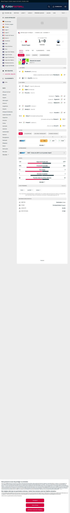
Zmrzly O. (27, 109)
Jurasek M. (28, 106)
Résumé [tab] (21, 55)
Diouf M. (33, 109)
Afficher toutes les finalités (35, 509)
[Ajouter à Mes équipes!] (21, 41)
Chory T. (27, 86)
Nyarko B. (57, 99)
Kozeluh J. (57, 112)
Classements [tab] (40, 50)
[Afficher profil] (26, 41)
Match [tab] (21, 50)
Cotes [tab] (27, 50)
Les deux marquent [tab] (40, 133)
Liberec (58, 45)
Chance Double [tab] (53, 133)
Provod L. (27, 93)
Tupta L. (57, 96)
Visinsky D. (51, 96)
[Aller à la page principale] (14, 6)
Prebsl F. (28, 122)
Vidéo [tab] (48, 50)
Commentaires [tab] (44, 55)
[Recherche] (49, 6)
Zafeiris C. (33, 122)
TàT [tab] (33, 50)
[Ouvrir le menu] (65, 6)
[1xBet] (22, 140)
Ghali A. (51, 112)
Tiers (61, 489)
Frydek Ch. (51, 99)
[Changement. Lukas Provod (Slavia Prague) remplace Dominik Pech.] (23, 93)
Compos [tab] (34, 55)
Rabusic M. (57, 102)
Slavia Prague (26, 45)
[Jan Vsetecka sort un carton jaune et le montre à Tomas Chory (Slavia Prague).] (24, 116)
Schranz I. (33, 106)
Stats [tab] (28, 55)
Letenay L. (50, 102)
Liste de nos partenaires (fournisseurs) (11, 495)
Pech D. (35, 78)
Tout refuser (35, 505)
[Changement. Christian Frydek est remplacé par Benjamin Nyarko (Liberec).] (62, 99)
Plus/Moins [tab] (28, 133)
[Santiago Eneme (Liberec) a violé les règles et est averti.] (61, 119)
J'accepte (34, 500)
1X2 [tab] (21, 133)
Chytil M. (32, 86)
